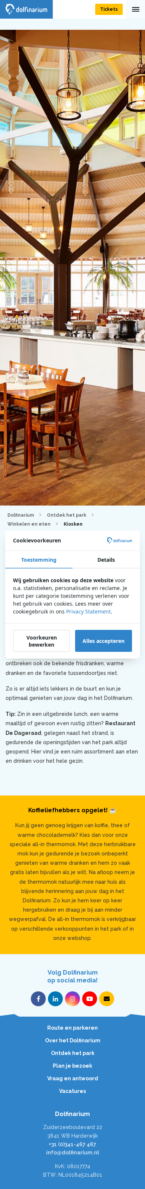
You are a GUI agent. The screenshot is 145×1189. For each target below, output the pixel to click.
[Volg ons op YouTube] (89, 998)
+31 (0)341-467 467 (72, 1144)
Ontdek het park (72, 1053)
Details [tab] (106, 559)
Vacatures (72, 1091)
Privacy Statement (88, 611)
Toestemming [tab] (39, 559)
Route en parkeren (72, 1028)
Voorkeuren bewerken (41, 641)
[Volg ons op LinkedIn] (55, 998)
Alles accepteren (104, 640)
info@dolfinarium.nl (72, 1152)
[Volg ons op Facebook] (38, 998)
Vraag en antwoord (72, 1078)
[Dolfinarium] (26, 9)
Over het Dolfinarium (72, 1040)
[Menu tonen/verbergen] (135, 9)
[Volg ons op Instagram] (72, 998)
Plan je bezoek (72, 1066)
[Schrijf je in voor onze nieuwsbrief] (106, 998)
